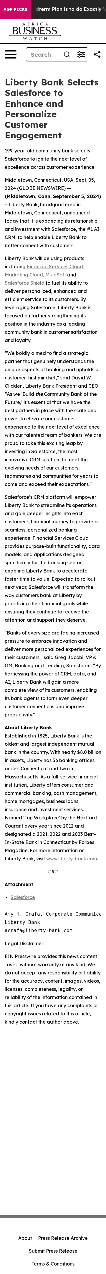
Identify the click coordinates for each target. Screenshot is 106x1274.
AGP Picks (15, 9)
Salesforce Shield (24, 283)
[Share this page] (97, 54)
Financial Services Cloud (55, 266)
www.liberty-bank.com (71, 859)
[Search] (67, 54)
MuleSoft (56, 275)
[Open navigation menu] (10, 54)
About (25, 1238)
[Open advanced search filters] (81, 54)
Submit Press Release (53, 1251)
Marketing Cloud (24, 275)
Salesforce (23, 897)
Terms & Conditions (53, 1264)
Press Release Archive (63, 1238)
